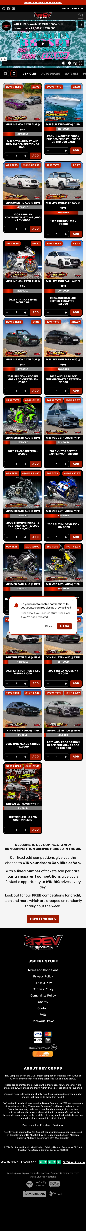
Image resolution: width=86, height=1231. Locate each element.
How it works (43, 919)
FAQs (43, 1014)
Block (48, 626)
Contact (43, 1008)
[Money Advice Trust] (41, 1184)
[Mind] (56, 1194)
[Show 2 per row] (13, 73)
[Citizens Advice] (29, 1184)
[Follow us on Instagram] (3, 8)
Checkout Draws (43, 1021)
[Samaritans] (34, 1194)
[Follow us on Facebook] (8, 8)
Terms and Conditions (43, 970)
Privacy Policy (43, 976)
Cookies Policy (43, 989)
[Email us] (13, 8)
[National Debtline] (54, 1184)
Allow (64, 626)
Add (35, 155)
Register (78, 8)
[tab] (30, 73)
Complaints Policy (43, 995)
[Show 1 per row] (5, 73)
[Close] (73, 600)
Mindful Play (43, 983)
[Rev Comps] (43, 942)
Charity (43, 1002)
